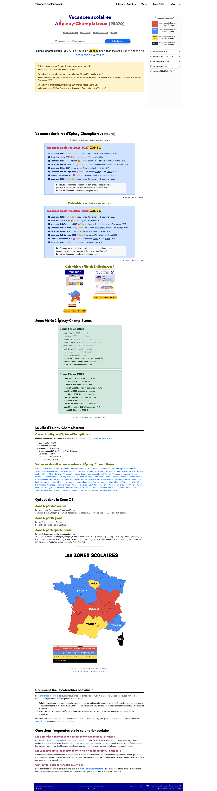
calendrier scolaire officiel (48, 696)
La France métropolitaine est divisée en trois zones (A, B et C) (63, 740)
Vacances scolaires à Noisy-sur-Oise (120, 471)
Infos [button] (172, 4)
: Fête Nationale (80, 397)
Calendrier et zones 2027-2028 (105, 297)
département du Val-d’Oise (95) (80, 438)
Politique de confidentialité (172, 786)
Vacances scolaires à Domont (52, 482)
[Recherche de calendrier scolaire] (180, 4)
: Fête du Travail (78, 385)
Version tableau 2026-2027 (134, 197)
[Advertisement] (89, 110)
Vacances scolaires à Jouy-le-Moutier (60, 477)
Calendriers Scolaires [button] (126, 4)
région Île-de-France (104, 438)
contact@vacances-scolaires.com (91, 786)
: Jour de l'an (79, 378)
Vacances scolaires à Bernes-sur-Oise (81, 482)
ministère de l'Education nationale (91, 769)
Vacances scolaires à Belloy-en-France (115, 469)
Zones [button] (144, 4)
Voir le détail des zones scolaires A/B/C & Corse (90, 671)
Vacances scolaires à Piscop (58, 485)
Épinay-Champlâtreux (100, 33)
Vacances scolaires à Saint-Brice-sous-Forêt (89, 485)
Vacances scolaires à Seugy (74, 474)
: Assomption (79, 401)
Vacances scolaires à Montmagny (122, 485)
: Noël (78, 365)
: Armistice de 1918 (84, 362)
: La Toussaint (82, 358)
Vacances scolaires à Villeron (106, 490)
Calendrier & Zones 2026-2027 (75, 311)
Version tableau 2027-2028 (134, 261)
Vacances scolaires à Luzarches (91, 471)
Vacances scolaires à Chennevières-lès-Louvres (119, 488)
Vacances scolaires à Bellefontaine (84, 469)
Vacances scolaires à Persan (109, 482)
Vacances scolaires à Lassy (66, 471)
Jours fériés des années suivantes (89, 418)
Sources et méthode (137, 786)
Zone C (113, 33)
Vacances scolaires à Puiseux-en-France (76, 490)
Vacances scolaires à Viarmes (99, 474)
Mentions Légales (153, 786)
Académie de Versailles (90, 55)
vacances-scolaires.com (49, 4)
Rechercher (118, 41)
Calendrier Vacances (70, 33)
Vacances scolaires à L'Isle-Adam (90, 477)
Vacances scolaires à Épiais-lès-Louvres (82, 488)
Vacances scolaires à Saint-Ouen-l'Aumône (96, 479)
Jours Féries (85, 33)
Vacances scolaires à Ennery (116, 477)
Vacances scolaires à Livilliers (66, 479)
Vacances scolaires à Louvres (47, 490)
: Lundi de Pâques (79, 381)
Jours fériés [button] (159, 4)
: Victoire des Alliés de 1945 (83, 388)
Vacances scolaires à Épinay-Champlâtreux (52, 469)
